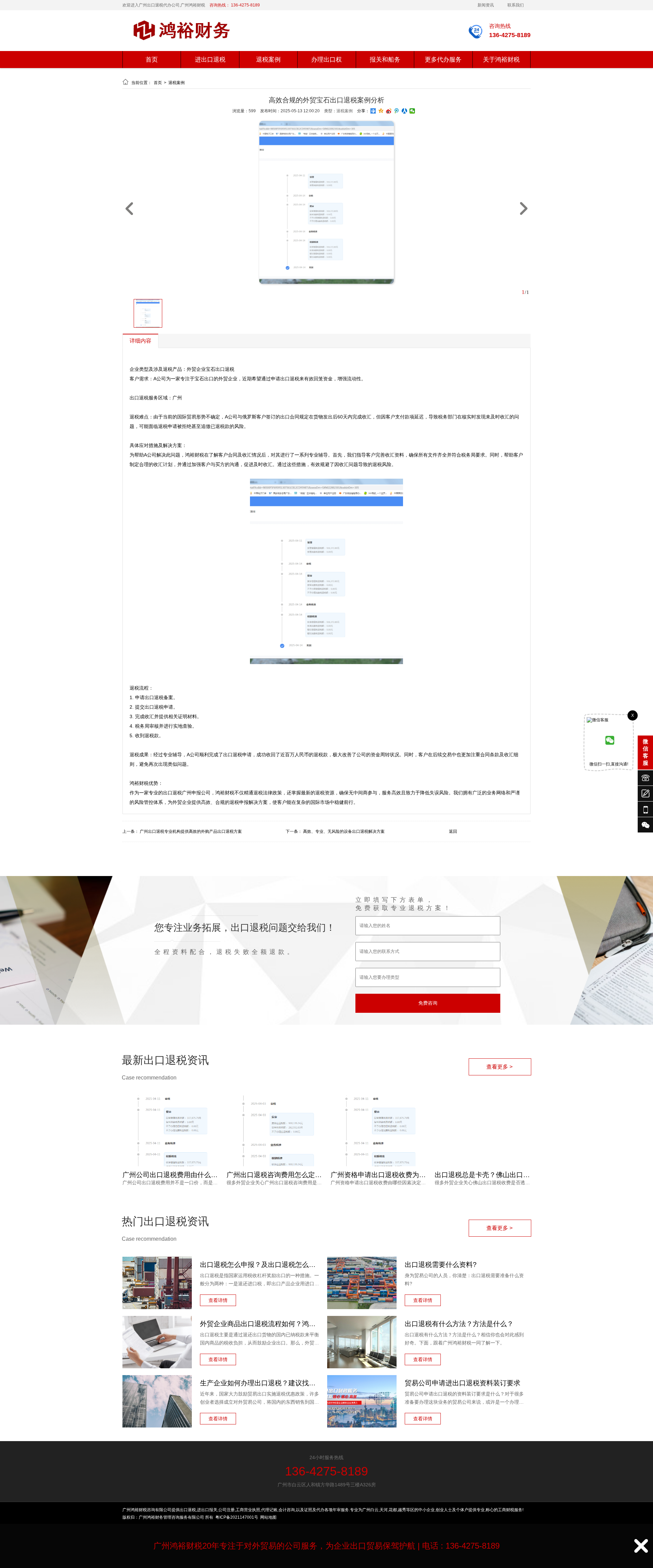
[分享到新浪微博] (389, 111)
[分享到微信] (412, 111)
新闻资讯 (486, 5)
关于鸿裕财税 (501, 59)
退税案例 (268, 59)
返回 (453, 831)
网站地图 (268, 1517)
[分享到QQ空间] (381, 111)
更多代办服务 (443, 59)
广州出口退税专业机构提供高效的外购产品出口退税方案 (191, 831)
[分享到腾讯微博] (397, 111)
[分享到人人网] (404, 111)
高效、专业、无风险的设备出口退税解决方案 (344, 831)
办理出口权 (326, 59)
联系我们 (515, 5)
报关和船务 (385, 59)
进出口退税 (210, 59)
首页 (152, 59)
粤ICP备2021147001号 (236, 1517)
